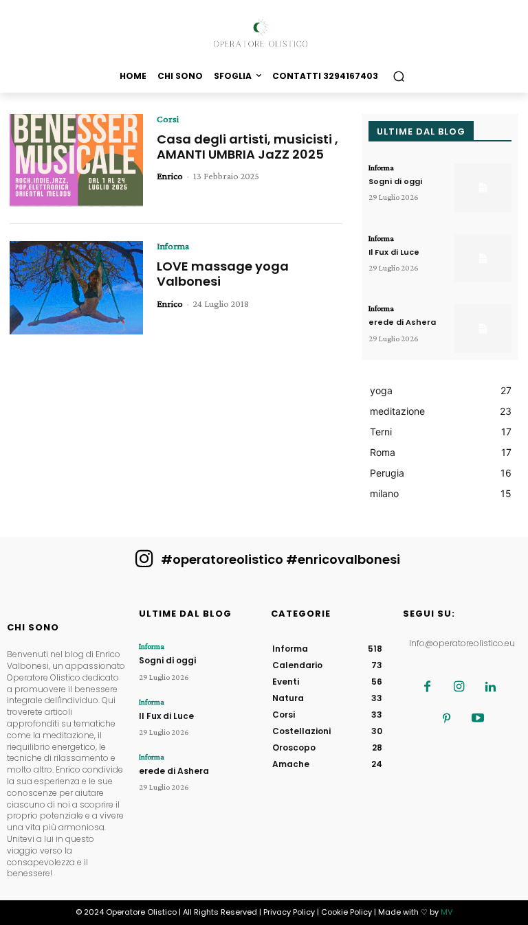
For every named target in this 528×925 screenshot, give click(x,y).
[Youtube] (477, 719)
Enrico (170, 175)
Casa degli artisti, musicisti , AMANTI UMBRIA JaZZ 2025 (247, 146)
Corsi (168, 119)
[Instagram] (458, 687)
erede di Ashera (402, 322)
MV (446, 911)
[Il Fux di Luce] (483, 258)
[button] (398, 76)
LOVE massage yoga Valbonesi (223, 274)
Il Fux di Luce (393, 252)
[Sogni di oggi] (483, 187)
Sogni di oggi (395, 181)
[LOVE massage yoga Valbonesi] (76, 287)
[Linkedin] (490, 687)
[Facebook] (427, 687)
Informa (173, 246)
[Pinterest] (446, 719)
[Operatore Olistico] (264, 33)
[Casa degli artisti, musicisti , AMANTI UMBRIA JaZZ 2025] (76, 160)
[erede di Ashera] (483, 328)
